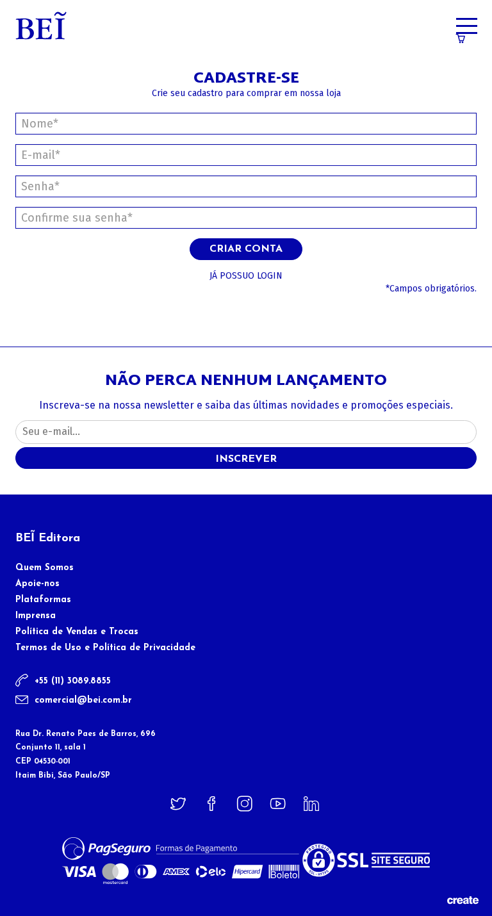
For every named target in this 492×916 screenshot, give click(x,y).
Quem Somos (44, 568)
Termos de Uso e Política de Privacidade (105, 648)
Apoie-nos (37, 584)
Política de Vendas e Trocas (76, 632)
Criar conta (246, 249)
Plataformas (43, 600)
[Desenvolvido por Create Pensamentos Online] (462, 899)
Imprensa (35, 616)
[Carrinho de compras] (460, 40)
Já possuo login (246, 275)
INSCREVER (246, 459)
